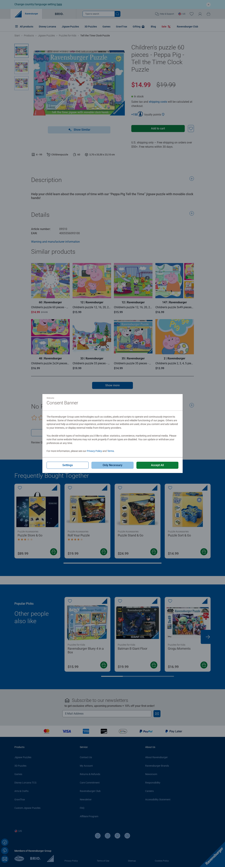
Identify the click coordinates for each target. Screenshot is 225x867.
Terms (110, 451)
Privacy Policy (94, 451)
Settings (67, 465)
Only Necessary (112, 465)
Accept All (157, 465)
